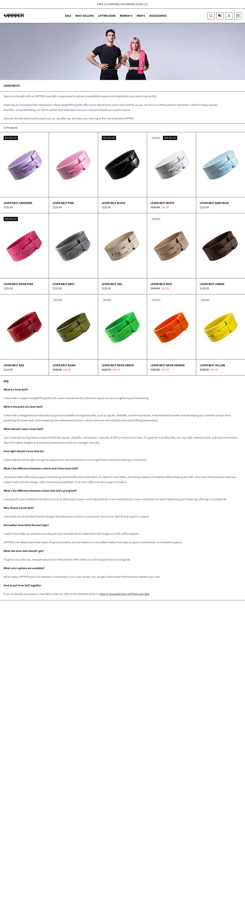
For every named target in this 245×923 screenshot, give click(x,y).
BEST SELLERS (85, 16)
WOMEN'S (126, 16)
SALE (68, 16)
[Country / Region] (219, 15)
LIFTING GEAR (107, 16)
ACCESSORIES (158, 16)
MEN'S (141, 16)
